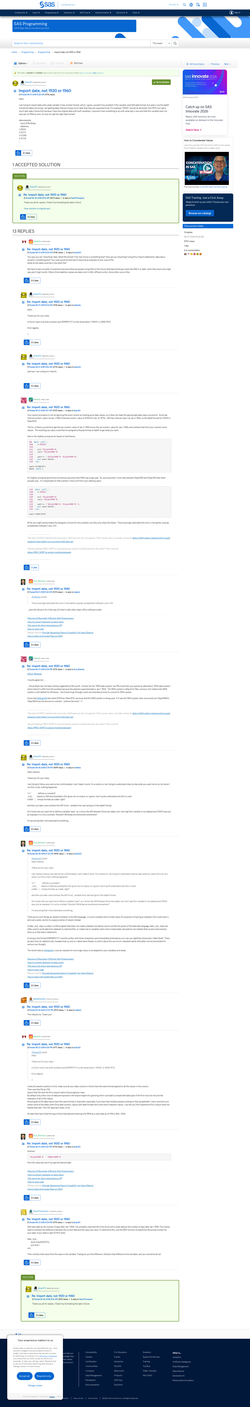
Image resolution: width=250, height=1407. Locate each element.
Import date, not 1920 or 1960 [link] (67, 52)
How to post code (35, 629)
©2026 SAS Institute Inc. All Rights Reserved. (120, 1398)
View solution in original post (37, 208)
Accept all (24, 1376)
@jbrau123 (42, 698)
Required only (44, 1376)
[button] (16, 91)
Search (184, 5)
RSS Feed (78, 63)
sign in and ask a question (91, 73)
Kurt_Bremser (39, 581)
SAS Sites (205, 5)
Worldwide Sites (191, 5)
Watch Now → (194, 129)
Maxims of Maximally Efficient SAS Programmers (50, 618)
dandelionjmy (39, 999)
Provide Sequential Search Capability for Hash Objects (67, 632)
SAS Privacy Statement (48, 1356)
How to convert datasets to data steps (45, 622)
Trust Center (93, 1398)
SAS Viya (84, 13)
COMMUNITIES (68, 5)
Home (14, 52)
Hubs (135, 13)
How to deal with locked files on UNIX (44, 636)
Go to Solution (162, 82)
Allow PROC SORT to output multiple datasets (49, 552)
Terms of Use (78, 1398)
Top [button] (19, 1334)
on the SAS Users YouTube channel (213, 187)
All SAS (172, 4)
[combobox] (95, 43)
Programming (51, 13)
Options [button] (22, 63)
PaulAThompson (77, 198)
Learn (35, 13)
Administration (102, 13)
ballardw (37, 241)
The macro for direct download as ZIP (44, 625)
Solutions (120, 13)
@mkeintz (36, 597)
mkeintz (37, 399)
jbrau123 (29, 82)
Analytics (68, 13)
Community (20, 13)
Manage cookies (35, 1385)
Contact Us (198, 5)
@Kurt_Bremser (34, 674)
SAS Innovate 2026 (190, 97)
